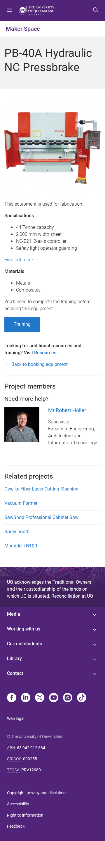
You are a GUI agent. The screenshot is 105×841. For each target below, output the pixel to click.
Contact (15, 673)
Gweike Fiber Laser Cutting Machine (41, 489)
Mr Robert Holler (67, 410)
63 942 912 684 (31, 747)
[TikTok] (81, 698)
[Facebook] (11, 698)
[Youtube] (53, 698)
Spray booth (16, 531)
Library (14, 658)
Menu (9, 10)
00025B (30, 758)
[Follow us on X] (39, 698)
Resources (45, 352)
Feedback (15, 826)
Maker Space (23, 28)
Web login (15, 718)
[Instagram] (67, 698)
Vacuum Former (20, 503)
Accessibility (18, 804)
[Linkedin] (25, 698)
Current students (24, 643)
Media (13, 614)
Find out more (18, 260)
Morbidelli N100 (20, 546)
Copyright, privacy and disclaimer (37, 792)
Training (22, 324)
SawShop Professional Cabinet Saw (41, 517)
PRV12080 (31, 770)
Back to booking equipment (39, 364)
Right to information (25, 815)
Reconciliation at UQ (72, 596)
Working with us (23, 629)
